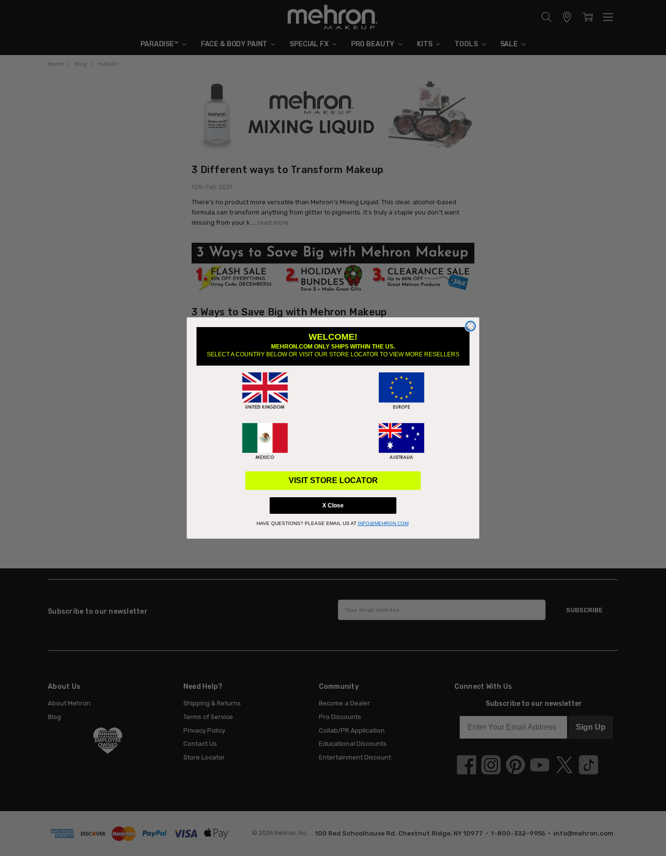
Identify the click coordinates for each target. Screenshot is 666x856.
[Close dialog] (470, 326)
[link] (264, 390)
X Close (333, 505)
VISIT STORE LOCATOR (333, 480)
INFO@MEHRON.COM (383, 523)
